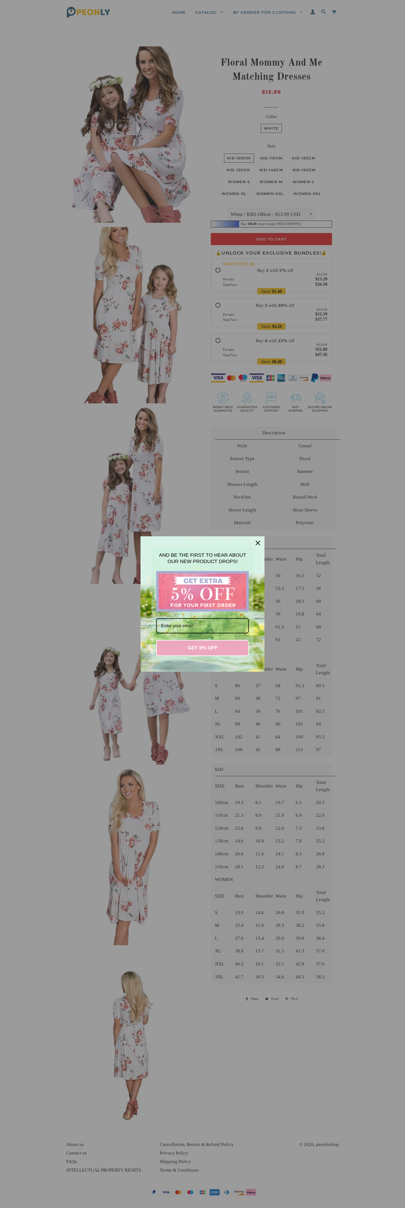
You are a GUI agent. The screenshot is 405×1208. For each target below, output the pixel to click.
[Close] (257, 543)
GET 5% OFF (203, 647)
